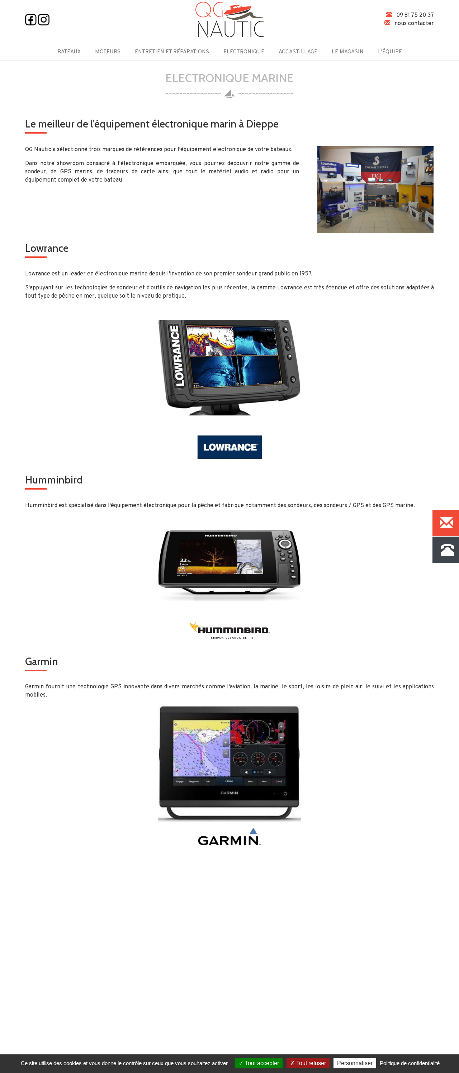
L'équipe (390, 52)
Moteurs (107, 52)
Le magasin (348, 52)
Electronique (243, 52)
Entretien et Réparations (172, 52)
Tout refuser (310, 1063)
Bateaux (69, 52)
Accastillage (298, 52)
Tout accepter (261, 1063)
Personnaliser (355, 1063)
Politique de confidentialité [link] (410, 1063)
